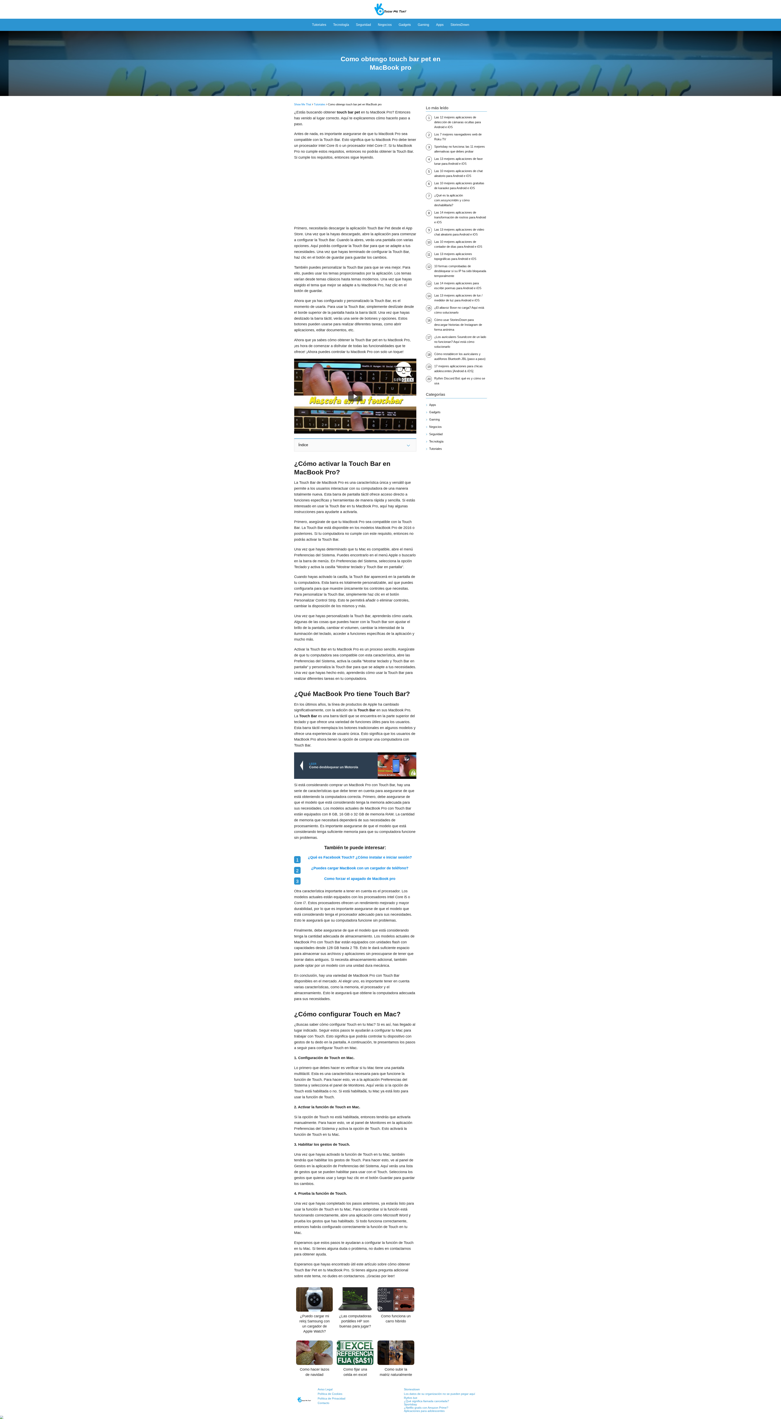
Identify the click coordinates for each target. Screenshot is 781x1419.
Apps (440, 24)
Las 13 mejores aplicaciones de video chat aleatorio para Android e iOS (459, 232)
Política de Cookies (330, 1393)
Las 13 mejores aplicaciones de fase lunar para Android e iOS (458, 161)
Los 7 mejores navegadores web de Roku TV (458, 137)
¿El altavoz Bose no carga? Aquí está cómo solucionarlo (459, 310)
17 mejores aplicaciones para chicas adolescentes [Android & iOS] (458, 368)
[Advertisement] (355, 192)
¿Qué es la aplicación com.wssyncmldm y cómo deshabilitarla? (452, 200)
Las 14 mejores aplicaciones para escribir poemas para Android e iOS (457, 285)
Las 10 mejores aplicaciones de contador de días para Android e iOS (458, 244)
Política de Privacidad (331, 1398)
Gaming (423, 24)
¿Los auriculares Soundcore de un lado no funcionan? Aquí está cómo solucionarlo (460, 341)
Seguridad (363, 24)
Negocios (385, 24)
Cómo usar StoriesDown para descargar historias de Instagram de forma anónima (458, 324)
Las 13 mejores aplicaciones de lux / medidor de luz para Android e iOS (458, 298)
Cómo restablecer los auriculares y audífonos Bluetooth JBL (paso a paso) (459, 356)
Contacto (323, 1403)
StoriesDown (459, 24)
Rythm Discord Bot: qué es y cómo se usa (459, 381)
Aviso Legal (325, 1389)
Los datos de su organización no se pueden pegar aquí (439, 1393)
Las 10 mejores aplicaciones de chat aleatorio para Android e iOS (458, 173)
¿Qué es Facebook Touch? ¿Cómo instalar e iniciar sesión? (360, 857)
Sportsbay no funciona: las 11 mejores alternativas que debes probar (459, 149)
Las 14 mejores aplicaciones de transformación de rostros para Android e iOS (460, 217)
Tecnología (341, 24)
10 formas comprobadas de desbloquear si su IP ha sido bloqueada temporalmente (460, 271)
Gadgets (405, 24)
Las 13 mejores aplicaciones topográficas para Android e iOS (455, 256)
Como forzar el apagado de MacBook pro (359, 879)
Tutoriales (319, 24)
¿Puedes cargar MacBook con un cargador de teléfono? (359, 868)
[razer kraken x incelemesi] (390, 1417)
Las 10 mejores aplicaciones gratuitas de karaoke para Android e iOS (459, 185)
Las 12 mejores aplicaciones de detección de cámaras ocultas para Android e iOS (457, 122)
